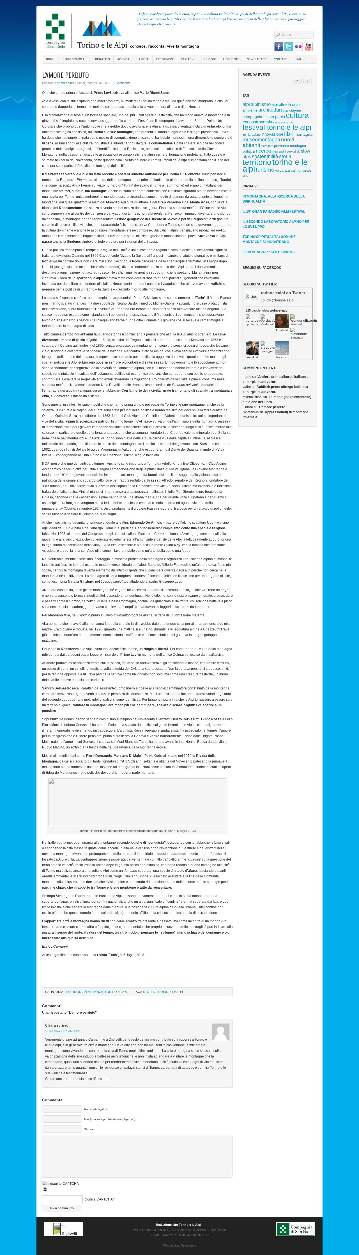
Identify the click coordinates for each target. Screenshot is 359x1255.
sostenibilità (265, 156)
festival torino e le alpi (277, 127)
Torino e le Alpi (118, 991)
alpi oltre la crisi (285, 104)
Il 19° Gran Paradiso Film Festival (274, 212)
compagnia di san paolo (264, 116)
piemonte (267, 145)
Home (50, 59)
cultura (297, 115)
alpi (246, 104)
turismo (265, 170)
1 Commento (121, 83)
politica (249, 151)
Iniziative (188, 59)
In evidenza (93, 991)
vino (245, 175)
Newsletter (256, 59)
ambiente (250, 110)
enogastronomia (257, 121)
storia (149, 991)
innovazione (272, 134)
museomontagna (261, 139)
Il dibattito (101, 59)
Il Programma (73, 59)
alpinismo (261, 104)
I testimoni (165, 59)
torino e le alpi (169, 991)
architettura (271, 110)
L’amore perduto (272, 407)
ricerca (263, 151)
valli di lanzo (301, 170)
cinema (295, 110)
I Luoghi (209, 59)
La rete (143, 59)
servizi (291, 151)
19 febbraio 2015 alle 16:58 (63, 1030)
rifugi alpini (279, 151)
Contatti (280, 59)
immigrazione (252, 134)
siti (298, 151)
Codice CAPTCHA (98, 1199)
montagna (303, 134)
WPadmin (67, 83)
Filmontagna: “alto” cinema (268, 252)
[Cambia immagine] (45, 1191)
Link (298, 59)
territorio (257, 162)
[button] (307, 81)
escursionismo (283, 122)
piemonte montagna (290, 146)
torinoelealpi (179, 31)
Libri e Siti (231, 59)
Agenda (123, 59)
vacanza (282, 170)
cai (286, 110)
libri (289, 133)
